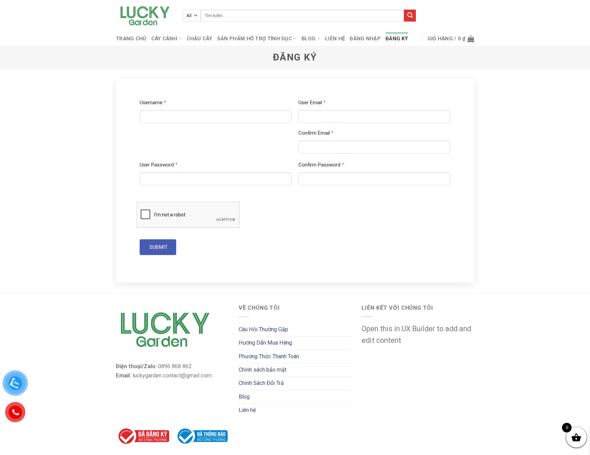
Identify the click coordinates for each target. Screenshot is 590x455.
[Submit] (410, 16)
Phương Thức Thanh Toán (269, 356)
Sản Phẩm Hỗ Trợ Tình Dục (254, 39)
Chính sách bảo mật (262, 369)
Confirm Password (321, 165)
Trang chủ (131, 39)
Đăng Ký (396, 39)
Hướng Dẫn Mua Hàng (265, 342)
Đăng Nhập (365, 39)
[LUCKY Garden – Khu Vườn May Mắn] (144, 15)
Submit (158, 247)
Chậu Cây (199, 39)
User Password (159, 165)
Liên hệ (335, 39)
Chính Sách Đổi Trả (261, 383)
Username (153, 102)
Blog (308, 39)
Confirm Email (316, 133)
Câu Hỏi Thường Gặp (263, 329)
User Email (312, 102)
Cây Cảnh (164, 39)
